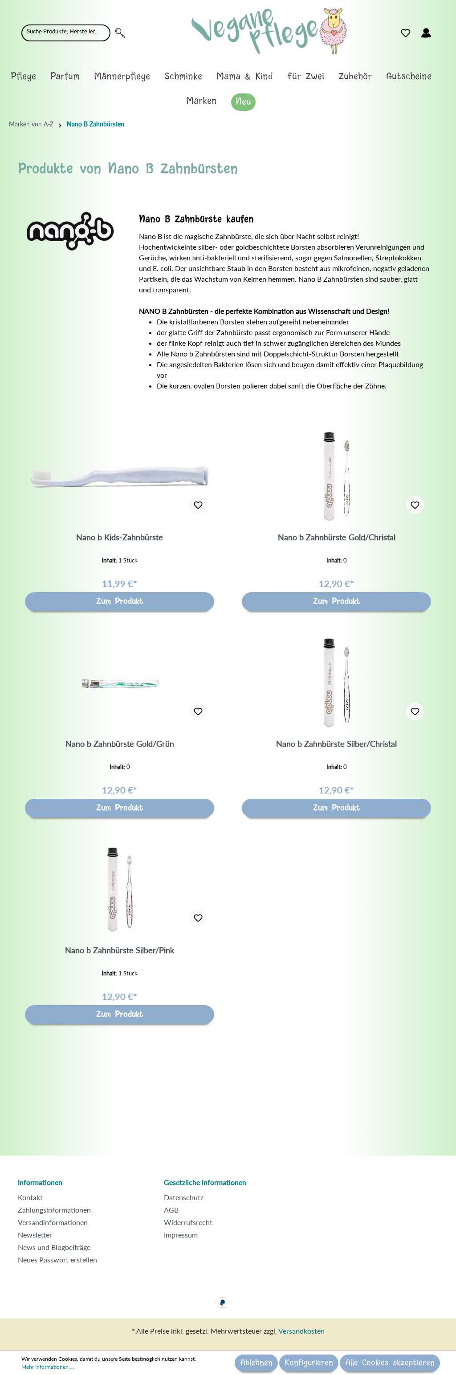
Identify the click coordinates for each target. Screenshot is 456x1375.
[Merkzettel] (405, 32)
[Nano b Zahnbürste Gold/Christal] (336, 476)
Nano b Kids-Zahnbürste (119, 537)
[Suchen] (120, 32)
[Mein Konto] (426, 32)
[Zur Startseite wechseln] (269, 31)
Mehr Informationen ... (47, 1366)
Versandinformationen (53, 1222)
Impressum (181, 1234)
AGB (171, 1209)
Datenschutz (184, 1197)
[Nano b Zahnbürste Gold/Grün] (119, 683)
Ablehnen (256, 1363)
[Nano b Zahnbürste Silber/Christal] (336, 683)
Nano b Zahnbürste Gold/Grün (119, 743)
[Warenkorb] (441, 31)
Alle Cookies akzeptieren (390, 1363)
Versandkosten (301, 1330)
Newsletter (35, 1234)
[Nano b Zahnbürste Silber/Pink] (119, 889)
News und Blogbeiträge (54, 1247)
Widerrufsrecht (188, 1222)
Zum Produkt (119, 601)
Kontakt (30, 1197)
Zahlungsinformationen (54, 1209)
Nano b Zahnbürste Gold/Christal (336, 537)
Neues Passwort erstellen (57, 1259)
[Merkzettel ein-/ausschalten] (198, 505)
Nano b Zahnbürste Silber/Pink (119, 950)
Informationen (40, 1182)
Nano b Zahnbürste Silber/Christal (336, 743)
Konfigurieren (309, 1363)
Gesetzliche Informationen (205, 1182)
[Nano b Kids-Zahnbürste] (119, 476)
